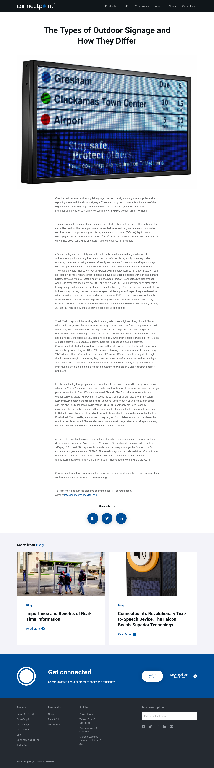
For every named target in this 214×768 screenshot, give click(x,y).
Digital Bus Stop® (25, 714)
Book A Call (53, 719)
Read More (33, 628)
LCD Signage (23, 729)
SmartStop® (23, 719)
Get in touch (189, 6)
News (172, 6)
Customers (142, 6)
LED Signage (23, 724)
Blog (40, 545)
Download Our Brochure (179, 676)
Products (110, 6)
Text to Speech (24, 745)
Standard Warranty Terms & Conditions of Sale (90, 740)
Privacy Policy (86, 714)
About (158, 6)
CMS (126, 6)
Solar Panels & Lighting (28, 740)
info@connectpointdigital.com (81, 495)
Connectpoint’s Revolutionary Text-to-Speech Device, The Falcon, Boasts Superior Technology (152, 619)
